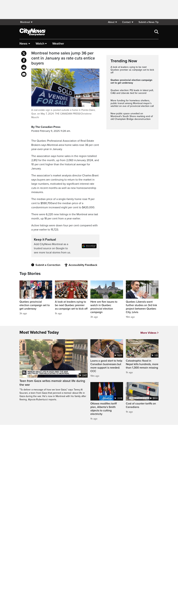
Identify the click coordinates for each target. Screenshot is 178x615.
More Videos (148, 333)
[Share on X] (23, 53)
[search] (156, 32)
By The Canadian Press (45, 127)
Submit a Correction (47, 265)
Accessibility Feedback (83, 265)
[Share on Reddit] (23, 67)
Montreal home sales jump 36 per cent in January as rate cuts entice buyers (63, 58)
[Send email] (23, 74)
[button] (112, 22)
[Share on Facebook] (23, 60)
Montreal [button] (25, 22)
